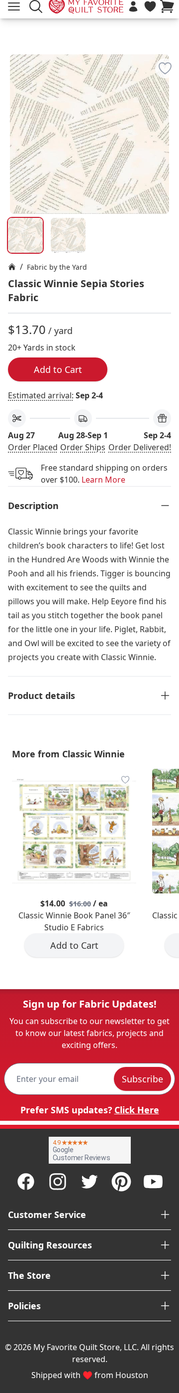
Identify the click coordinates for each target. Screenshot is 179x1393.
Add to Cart (58, 369)
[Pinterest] (121, 1182)
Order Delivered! (139, 447)
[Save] (165, 68)
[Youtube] (153, 1182)
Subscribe (142, 1079)
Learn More (103, 479)
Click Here (136, 1110)
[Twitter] (89, 1182)
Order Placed (33, 447)
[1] (68, 235)
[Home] (12, 267)
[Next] (167, 108)
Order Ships (82, 447)
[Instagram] (58, 1182)
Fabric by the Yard (57, 267)
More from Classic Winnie (68, 754)
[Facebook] (26, 1182)
